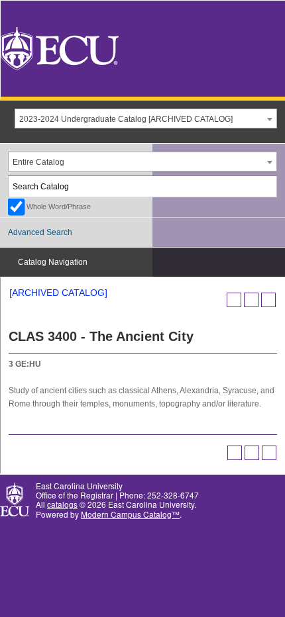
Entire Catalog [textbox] (38, 162)
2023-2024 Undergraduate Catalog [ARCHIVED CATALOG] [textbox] (126, 119)
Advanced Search (40, 232)
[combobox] (146, 118)
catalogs (62, 504)
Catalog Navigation (52, 262)
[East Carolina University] (60, 47)
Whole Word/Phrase (59, 207)
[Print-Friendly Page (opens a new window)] (251, 300)
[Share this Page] (234, 300)
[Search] (267, 186)
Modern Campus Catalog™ (130, 514)
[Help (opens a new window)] (268, 300)
